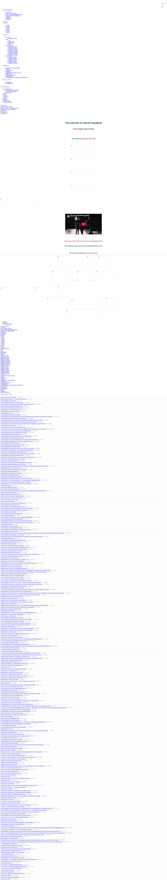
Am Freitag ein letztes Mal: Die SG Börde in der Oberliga (12, 806)
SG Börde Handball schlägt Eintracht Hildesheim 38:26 (12, 455)
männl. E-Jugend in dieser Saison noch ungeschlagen (11, 748)
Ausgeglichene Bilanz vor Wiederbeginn (9, 847)
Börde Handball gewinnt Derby (7, 728)
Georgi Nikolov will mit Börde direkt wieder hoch (11, 801)
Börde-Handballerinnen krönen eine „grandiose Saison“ (12, 402)
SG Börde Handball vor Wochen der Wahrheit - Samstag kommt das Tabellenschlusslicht (19, 421)
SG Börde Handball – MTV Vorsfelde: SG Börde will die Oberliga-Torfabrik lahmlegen (19, 859)
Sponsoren (8, 71)
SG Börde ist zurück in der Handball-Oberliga (10, 718)
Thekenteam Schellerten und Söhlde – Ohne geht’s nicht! (12, 852)
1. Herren (8, 25)
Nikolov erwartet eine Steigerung (7, 515)
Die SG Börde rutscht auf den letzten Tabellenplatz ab (12, 695)
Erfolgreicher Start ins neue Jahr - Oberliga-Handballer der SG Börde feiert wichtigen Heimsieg (20, 594)
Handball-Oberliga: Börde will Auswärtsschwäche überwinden (13, 548)
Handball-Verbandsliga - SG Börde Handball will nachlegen (13, 794)
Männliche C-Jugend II (13, 50)
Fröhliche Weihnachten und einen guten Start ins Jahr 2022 (13, 857)
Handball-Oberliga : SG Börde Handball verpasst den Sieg (13, 506)
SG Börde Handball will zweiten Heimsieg (9, 526)
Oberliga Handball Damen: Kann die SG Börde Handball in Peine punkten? (16, 462)
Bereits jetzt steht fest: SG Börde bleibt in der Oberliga (12, 686)
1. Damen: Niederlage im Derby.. (7, 870)
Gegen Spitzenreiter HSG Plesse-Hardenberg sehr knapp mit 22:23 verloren (16, 436)
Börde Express (9, 18)
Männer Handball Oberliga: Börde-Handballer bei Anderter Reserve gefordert (16, 508)
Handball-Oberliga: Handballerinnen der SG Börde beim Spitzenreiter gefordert (17, 441)
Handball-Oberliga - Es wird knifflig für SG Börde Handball (13, 600)
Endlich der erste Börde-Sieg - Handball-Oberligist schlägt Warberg (14, 663)
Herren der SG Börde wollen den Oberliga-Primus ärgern (12, 444)
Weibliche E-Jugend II (13, 63)
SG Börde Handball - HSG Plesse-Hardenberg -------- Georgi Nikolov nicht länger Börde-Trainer (21, 480)
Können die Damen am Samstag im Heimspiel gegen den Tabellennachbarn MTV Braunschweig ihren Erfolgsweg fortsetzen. (26, 416)
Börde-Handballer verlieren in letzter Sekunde (10, 411)
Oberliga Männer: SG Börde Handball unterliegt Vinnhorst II (13, 458)
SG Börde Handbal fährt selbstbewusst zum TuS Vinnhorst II (13, 464)
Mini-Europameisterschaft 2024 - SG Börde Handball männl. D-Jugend (15, 633)
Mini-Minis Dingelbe (12, 38)
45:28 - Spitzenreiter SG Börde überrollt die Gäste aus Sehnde (13, 727)
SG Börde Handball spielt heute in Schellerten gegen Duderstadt (14, 432)
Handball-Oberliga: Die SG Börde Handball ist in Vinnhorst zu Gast (15, 559)
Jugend (4, 94)
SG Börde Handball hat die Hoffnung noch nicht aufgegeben (13, 427)
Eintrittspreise (8, 73)
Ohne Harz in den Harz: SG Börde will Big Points (11, 772)
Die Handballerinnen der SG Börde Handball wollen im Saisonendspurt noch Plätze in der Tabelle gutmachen (23, 423)
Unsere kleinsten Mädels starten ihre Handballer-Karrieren (12, 873)
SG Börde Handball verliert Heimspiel (8, 511)
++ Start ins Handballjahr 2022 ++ (8, 854)
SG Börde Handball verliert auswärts (8, 425)
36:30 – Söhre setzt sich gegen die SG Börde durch (11, 868)
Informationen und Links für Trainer (13, 72)
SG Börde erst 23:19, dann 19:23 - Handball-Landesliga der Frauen (14, 817)
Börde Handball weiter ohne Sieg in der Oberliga (11, 698)
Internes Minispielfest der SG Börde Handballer (10, 720)
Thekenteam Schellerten (11, 74)
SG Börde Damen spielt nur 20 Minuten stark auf (11, 467)
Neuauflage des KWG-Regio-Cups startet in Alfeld (11, 760)
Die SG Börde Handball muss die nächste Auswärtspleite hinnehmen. (15, 547)
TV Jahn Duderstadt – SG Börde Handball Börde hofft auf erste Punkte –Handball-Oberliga (19, 700)
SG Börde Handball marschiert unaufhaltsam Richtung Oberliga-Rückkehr (16, 723)
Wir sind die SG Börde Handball (12, 15)
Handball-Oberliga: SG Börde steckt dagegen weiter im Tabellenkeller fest (16, 591)
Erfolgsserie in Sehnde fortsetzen (7, 783)
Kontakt (4, 98)
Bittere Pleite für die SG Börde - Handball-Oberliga (11, 608)
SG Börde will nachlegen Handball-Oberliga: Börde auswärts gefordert (15, 624)
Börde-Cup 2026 (6, 100)
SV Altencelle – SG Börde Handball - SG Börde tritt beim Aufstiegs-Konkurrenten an (18, 757)
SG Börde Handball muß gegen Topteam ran (10, 649)
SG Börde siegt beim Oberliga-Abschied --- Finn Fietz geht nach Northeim (16, 804)
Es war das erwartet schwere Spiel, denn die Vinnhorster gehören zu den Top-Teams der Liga (20, 554)
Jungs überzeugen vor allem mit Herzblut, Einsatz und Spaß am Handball (16, 848)
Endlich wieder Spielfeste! (6, 875)
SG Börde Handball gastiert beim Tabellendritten (11, 414)
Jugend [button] (4, 34)
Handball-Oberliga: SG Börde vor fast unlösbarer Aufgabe (13, 575)
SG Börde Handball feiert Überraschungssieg (10, 443)
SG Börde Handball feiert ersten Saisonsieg (9, 531)
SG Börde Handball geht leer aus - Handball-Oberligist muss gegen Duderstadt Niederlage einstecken (21, 658)
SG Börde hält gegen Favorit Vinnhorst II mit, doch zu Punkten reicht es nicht (17, 601)
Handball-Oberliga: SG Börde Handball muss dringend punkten (14, 585)
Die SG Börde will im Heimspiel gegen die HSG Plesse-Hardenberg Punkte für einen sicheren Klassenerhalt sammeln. (25, 589)
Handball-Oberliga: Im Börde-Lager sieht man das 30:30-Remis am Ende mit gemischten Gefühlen (21, 582)
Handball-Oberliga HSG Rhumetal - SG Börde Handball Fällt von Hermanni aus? (17, 522)
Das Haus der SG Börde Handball (13, 67)
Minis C (10, 44)
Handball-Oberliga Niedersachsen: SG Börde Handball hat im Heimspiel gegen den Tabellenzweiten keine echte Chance (25, 570)
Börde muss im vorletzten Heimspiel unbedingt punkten (12, 407)
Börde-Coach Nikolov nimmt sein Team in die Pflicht (12, 497)
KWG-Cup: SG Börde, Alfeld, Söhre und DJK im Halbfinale (13, 758)
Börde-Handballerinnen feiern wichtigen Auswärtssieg (12, 518)
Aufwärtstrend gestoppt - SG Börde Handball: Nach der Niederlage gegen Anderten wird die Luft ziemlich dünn (24, 428)
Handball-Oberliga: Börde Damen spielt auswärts (11, 409)
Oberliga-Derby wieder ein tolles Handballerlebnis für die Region (14, 866)
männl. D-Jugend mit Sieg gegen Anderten (9, 764)
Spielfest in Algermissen (5, 776)
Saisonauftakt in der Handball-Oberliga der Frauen (11, 541)
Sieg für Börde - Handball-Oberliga (8, 626)
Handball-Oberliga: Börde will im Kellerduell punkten (12, 596)
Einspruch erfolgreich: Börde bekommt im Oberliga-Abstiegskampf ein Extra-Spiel (18, 404)
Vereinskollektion (9, 76)
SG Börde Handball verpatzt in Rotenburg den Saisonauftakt (13, 540)
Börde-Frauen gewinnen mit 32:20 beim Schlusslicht (11, 836)
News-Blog (8, 12)
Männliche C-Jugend (12, 48)
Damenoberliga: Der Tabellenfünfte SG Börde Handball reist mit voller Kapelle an (17, 453)
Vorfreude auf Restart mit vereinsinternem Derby (11, 850)
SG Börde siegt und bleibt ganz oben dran (9, 762)
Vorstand (7, 69)
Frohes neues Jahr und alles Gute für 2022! (9, 855)
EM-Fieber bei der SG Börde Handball (9, 631)
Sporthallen (8, 19)
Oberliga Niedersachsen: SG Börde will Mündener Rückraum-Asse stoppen (16, 580)
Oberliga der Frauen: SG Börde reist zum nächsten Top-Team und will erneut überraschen (19, 439)
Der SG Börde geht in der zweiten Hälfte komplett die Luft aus (13, 688)
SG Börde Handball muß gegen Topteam (9, 690)
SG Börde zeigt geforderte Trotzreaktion (9, 797)
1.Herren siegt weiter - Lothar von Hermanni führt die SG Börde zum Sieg (16, 430)
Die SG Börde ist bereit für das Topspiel (9, 737)
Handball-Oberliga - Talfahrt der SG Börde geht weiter (12, 672)
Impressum (5, 99)
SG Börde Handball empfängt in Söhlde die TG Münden (12, 621)
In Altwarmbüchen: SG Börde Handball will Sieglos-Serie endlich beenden (16, 483)
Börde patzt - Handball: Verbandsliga (8, 750)
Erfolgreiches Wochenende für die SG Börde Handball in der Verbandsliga (16, 792)
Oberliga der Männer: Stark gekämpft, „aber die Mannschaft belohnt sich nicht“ (17, 450)
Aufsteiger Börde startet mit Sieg (7, 538)
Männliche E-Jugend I (12, 53)
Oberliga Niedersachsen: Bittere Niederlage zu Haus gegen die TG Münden (16, 619)
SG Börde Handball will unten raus (8, 610)
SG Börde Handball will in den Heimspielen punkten (11, 564)
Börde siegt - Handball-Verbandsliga (8, 774)
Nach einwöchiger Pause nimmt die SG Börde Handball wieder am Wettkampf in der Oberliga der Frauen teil (23, 490)
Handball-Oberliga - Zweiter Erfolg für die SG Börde (12, 660)
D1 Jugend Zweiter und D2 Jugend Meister (9, 557)
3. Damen (8, 31)
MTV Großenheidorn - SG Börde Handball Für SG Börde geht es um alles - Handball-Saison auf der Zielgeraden (24, 810)
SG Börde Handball (7, 9)
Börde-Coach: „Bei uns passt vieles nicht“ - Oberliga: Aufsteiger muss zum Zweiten (18, 681)
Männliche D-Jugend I (13, 51)
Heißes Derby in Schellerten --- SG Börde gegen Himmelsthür (13, 787)
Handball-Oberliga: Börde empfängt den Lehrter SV (11, 674)
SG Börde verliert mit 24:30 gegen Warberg (10, 499)
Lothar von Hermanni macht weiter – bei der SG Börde (12, 577)
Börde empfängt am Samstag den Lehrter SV (10, 488)
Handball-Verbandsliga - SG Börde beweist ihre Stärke (12, 713)
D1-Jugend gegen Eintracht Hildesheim (9, 746)
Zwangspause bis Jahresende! (7, 862)
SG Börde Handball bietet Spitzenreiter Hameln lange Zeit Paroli (14, 573)
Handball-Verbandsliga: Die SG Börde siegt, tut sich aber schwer (14, 714)
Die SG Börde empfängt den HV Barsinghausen (10, 552)
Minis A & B (11, 43)
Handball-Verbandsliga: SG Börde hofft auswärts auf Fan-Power (14, 741)
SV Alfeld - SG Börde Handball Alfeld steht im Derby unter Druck (14, 640)
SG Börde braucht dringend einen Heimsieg (10, 471)
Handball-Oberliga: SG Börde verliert (8, 615)
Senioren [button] (5, 22)
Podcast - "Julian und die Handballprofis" (14, 14)
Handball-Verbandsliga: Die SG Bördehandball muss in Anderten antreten (16, 790)
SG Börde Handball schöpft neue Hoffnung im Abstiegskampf (13, 418)
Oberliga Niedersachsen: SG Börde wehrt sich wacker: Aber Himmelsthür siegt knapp (18, 612)
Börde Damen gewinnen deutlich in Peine (9, 460)
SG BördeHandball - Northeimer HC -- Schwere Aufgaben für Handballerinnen (17, 517)
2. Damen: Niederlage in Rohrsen (7, 871)
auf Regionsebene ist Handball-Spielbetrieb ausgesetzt (12, 864)
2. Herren (8, 27)
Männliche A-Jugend (12, 46)
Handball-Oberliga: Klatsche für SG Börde (9, 679)
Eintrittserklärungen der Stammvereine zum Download (17, 77)
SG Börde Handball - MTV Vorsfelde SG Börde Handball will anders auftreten (17, 704)
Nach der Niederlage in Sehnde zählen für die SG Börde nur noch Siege (15, 778)
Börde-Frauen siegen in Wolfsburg (8, 501)
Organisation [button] (5, 65)
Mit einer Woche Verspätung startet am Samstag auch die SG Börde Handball (16, 630)
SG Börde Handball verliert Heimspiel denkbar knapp (12, 513)
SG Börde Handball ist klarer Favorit (8, 725)
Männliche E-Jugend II (13, 54)
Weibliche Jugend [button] (9, 56)
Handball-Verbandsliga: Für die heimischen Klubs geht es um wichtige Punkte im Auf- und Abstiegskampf (22, 765)
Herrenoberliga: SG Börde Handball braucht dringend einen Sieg (14, 451)
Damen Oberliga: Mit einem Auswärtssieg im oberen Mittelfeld (13, 469)
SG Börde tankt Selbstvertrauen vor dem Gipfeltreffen (12, 739)
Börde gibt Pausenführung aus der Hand (9, 487)
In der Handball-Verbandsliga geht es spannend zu (11, 753)
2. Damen (8, 28)
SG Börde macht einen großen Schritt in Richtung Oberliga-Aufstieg (15, 735)
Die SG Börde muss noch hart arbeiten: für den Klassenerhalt (13, 813)
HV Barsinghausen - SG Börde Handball (9, 838)
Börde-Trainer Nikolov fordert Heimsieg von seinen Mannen (13, 503)
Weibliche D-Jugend (12, 60)
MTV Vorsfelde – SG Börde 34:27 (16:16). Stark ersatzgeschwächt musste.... (16, 829)
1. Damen (8, 26)
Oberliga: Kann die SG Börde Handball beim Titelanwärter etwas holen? (15, 529)
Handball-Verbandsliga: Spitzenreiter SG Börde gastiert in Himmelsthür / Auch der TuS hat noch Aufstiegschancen (24, 730)
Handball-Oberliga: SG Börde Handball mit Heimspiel (12, 527)
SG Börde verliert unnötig (6, 485)
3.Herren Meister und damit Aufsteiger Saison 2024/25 (12, 556)
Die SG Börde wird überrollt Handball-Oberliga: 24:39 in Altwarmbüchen (16, 481)
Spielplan (5, 21)
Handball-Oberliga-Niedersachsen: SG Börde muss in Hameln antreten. (15, 656)
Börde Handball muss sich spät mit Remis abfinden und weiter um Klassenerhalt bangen (19, 563)
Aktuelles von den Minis (6, 878)
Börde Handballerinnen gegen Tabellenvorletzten (11, 446)
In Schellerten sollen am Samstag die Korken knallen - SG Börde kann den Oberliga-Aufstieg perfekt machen (23, 721)
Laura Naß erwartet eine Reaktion (7, 825)
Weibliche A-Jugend (12, 57)
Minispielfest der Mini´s (5, 683)
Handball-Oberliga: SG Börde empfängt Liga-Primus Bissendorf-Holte (15, 644)
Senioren (5, 93)
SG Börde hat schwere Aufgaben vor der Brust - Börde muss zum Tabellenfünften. (18, 607)
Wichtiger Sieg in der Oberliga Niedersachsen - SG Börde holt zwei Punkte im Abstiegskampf (20, 811)
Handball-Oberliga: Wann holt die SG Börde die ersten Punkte (13, 668)
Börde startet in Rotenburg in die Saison (9, 543)
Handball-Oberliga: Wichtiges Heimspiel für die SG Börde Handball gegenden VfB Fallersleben (20, 653)
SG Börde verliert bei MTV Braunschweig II (10, 474)
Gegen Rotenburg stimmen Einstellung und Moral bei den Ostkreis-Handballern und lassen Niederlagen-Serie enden (24, 466)
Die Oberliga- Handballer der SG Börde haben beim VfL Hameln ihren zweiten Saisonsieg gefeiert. (21, 654)
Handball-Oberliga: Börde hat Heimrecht (9, 603)
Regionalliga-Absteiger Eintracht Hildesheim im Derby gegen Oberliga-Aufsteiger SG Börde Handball (22, 536)
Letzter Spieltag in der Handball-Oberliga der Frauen (11, 406)
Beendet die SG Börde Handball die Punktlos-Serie (11, 665)
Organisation (5, 96)
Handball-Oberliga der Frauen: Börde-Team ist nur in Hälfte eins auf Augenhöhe (17, 448)
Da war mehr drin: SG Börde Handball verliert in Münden (12, 578)
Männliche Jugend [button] (9, 45)
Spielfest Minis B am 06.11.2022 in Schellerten (10, 781)
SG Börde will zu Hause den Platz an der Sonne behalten (12, 734)
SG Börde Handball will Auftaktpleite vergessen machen (12, 534)
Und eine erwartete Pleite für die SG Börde (9, 642)
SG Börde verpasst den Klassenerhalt (8, 397)
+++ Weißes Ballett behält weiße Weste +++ (10, 843)
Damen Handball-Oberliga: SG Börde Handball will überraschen (14, 510)
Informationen (9, 82)
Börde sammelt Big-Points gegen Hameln (9, 820)
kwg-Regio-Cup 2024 (5, 667)
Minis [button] (7, 39)
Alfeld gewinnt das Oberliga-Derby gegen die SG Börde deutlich (14, 675)
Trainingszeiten (9, 70)
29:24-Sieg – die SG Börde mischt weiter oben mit (11, 767)
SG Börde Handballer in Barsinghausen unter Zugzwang (12, 437)
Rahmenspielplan (9, 83)
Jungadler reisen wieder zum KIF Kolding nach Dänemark (13, 561)
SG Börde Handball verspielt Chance (8, 400)
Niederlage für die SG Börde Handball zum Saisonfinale (12, 545)
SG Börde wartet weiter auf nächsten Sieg (9, 598)
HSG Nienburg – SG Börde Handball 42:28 (10, 635)
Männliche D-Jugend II (13, 52)
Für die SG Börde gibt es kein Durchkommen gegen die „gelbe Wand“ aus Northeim (18, 684)
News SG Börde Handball (11, 13)
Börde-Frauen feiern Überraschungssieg (9, 492)
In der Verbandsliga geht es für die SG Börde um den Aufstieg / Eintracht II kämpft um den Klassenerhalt (22, 744)
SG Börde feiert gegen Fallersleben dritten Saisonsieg (12, 651)
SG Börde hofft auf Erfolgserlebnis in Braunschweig (11, 476)
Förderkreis (8, 16)
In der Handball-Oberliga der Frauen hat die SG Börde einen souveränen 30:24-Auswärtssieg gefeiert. (22, 420)
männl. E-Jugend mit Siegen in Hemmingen (10, 771)
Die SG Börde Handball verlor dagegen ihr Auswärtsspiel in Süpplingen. (16, 623)
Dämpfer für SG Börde (5, 780)
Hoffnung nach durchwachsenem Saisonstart (10, 877)
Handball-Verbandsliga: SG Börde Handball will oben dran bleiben (14, 769)
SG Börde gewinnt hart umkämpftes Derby (9, 743)
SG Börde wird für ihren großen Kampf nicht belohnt (12, 637)
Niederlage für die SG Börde (6, 788)
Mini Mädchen (11, 41)
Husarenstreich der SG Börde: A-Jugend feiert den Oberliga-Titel (14, 568)
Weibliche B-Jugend (12, 58)
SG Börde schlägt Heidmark (6, 524)
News (9, 40)
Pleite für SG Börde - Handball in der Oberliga (10, 647)
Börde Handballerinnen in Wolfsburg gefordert (10, 504)
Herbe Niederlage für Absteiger (7, 799)
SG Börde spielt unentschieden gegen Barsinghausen (11, 550)
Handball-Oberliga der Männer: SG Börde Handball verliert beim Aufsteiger (16, 520)
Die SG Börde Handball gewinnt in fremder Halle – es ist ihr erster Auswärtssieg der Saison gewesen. (21, 584)
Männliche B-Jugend (12, 47)
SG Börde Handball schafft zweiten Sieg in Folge (11, 434)
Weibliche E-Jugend (12, 61)
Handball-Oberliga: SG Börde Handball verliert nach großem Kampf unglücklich (17, 628)
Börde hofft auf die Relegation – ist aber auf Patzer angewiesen (13, 398)
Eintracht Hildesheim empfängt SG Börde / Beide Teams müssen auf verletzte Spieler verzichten (20, 795)
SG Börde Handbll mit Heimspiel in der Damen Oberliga (12, 496)
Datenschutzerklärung (7, 102)
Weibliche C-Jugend (12, 59)
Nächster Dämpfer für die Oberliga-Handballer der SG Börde (13, 691)
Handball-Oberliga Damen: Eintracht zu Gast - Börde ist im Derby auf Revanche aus (18, 457)
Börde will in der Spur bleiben (7, 716)
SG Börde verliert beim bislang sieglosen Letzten (11, 494)
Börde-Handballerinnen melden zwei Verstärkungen (11, 473)
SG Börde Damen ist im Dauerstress (8, 818)
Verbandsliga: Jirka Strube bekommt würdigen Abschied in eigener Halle (15, 709)
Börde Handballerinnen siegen (7, 413)
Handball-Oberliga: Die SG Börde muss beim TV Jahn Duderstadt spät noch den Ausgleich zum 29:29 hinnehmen (24, 605)
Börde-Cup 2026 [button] (6, 79)
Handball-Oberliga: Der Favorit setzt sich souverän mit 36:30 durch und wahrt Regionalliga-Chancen (21, 638)
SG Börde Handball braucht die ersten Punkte (10, 697)
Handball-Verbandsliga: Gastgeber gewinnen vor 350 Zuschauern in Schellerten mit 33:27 (19, 785)
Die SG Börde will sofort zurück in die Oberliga (10, 802)
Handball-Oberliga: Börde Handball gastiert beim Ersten (12, 617)
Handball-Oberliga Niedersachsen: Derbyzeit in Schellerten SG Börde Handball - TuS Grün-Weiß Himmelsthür (23, 571)
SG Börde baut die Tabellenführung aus (9, 732)
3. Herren (8, 30)
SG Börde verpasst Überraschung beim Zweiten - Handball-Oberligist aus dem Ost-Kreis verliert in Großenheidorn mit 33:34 (26, 808)
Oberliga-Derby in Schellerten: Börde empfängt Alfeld (12, 677)
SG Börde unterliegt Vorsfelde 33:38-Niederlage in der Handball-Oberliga (16, 815)
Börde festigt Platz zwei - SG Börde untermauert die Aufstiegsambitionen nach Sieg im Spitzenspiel (21, 751)
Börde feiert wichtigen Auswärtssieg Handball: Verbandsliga (13, 755)
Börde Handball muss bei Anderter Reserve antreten (11, 566)
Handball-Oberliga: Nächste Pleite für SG (9, 670)
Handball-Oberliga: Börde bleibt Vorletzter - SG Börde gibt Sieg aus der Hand (17, 478)
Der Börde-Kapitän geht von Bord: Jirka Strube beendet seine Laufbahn (15, 711)
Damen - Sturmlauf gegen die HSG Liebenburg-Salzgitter (12, 824)
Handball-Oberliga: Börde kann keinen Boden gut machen (13, 587)
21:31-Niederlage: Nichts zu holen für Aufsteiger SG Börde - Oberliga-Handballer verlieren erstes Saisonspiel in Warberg (25, 705)
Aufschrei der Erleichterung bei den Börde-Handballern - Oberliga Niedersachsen (17, 822)
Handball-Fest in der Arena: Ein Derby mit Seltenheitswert (13, 614)
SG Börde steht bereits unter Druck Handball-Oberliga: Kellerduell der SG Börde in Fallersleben (20, 693)
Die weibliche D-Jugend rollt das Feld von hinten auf (11, 845)
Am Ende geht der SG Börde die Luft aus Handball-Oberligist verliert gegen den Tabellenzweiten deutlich (22, 834)
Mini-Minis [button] (8, 37)
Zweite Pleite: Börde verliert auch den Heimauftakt (11, 702)
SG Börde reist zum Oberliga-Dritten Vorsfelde (10, 661)
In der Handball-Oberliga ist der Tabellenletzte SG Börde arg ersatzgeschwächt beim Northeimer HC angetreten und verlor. (26, 645)
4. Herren (8, 32)
